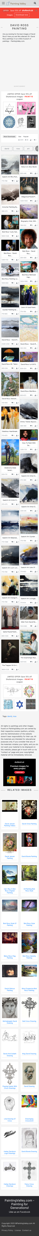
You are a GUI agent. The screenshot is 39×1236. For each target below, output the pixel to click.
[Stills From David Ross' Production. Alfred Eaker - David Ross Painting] (29, 613)
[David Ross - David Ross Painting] (29, 328)
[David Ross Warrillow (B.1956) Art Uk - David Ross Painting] (29, 380)
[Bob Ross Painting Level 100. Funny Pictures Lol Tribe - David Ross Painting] (10, 269)
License (18, 1230)
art (28, 148)
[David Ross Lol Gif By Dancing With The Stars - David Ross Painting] (29, 357)
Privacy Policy (7, 1230)
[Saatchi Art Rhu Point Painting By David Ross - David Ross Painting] (10, 164)
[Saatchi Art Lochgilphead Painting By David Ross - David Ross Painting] (29, 585)
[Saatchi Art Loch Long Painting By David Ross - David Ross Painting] (10, 555)
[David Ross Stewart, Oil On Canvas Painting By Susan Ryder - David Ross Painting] (10, 384)
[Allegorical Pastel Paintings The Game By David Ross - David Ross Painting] (29, 185)
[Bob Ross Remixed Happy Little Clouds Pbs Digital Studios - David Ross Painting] (29, 266)
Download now (22, 15)
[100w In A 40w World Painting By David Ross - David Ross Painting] (29, 159)
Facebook (25, 1212)
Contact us (26, 1230)
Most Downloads (9, 136)
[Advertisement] (19, 64)
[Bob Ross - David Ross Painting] (29, 239)
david (7, 148)
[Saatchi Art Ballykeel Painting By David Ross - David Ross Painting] (10, 521)
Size (19, 136)
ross (18, 148)
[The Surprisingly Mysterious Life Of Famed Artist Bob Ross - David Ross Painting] (29, 642)
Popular (25, 136)
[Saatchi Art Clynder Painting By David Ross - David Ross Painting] (29, 524)
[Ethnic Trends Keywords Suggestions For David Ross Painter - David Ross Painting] (29, 409)
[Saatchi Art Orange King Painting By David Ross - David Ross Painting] (10, 585)
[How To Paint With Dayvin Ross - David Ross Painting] (29, 435)
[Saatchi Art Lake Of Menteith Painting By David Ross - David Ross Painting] (29, 554)
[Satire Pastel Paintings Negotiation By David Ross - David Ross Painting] (10, 617)
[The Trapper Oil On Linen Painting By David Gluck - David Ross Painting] (10, 651)
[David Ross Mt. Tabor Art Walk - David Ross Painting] (10, 355)
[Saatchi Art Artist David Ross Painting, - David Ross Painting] (29, 463)
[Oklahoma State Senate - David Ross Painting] (10, 452)
